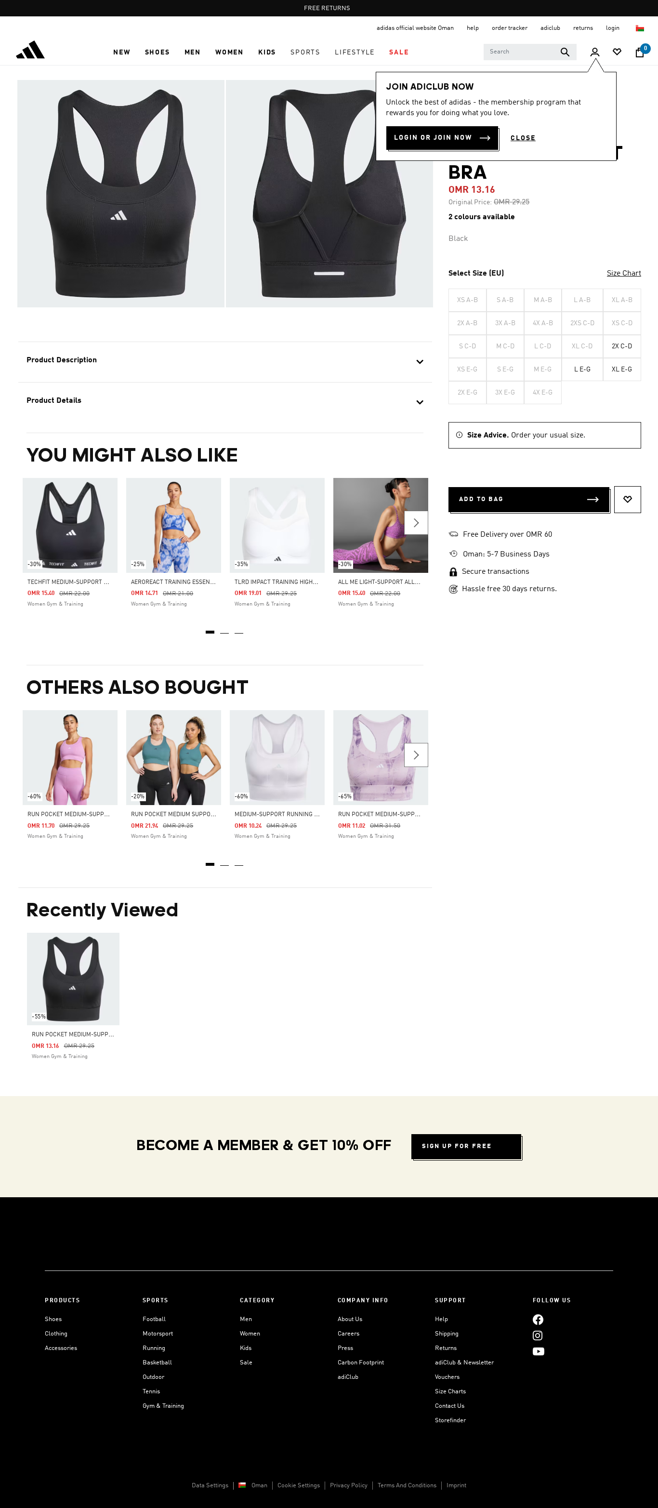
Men (246, 1319)
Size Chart (624, 274)
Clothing (56, 1334)
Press (345, 1348)
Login (613, 28)
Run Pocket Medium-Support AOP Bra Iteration (409, 815)
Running (154, 1348)
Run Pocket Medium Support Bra (180, 815)
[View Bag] (640, 52)
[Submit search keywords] (565, 52)
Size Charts (450, 1392)
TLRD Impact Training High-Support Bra (294, 582)
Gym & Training (163, 1406)
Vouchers (447, 1377)
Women (250, 1334)
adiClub (348, 1377)
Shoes (53, 1319)
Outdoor (153, 1377)
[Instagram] (537, 1335)
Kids (245, 1348)
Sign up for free (457, 1146)
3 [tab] (239, 629)
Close (523, 138)
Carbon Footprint (361, 1363)
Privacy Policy (349, 1485)
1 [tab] (210, 629)
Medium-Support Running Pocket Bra (292, 815)
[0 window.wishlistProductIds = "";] (617, 53)
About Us (350, 1319)
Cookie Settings (298, 1485)
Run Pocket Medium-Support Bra (77, 815)
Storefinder (450, 1420)
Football (154, 1319)
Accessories (61, 1348)
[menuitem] (121, 52)
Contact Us (449, 1406)
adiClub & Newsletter (464, 1363)
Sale (246, 1363)
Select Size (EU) (476, 274)
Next (416, 523)
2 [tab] (225, 629)
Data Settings (210, 1485)
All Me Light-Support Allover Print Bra (399, 582)
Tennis (151, 1392)
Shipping (447, 1334)
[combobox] (530, 52)
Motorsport (158, 1334)
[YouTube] (538, 1351)
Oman (259, 1485)
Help (441, 1319)
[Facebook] (538, 1319)
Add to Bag (481, 499)
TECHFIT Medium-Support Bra (71, 582)
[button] (121, 52)
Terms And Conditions (407, 1485)
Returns (446, 1348)
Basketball (157, 1363)
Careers (348, 1334)
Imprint (456, 1485)
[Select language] (640, 28)
